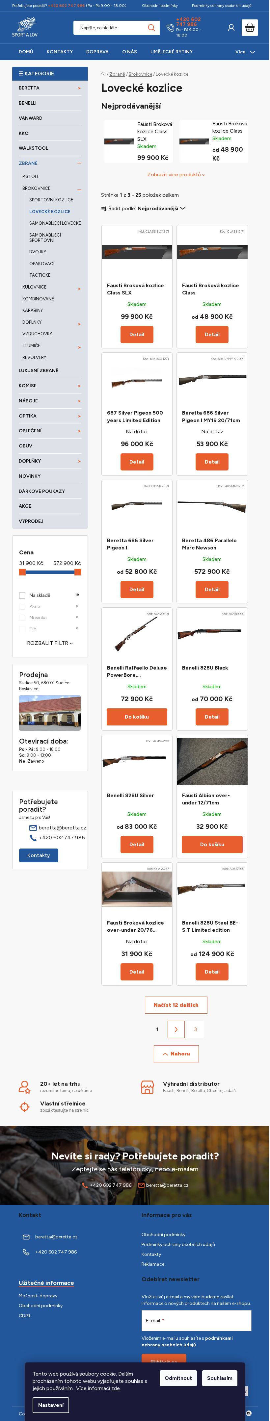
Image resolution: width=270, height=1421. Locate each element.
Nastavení (51, 1405)
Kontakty (38, 855)
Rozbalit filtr (47, 643)
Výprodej (31, 521)
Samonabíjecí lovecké (55, 223)
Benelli (28, 103)
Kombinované (38, 298)
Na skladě (54, 595)
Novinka (54, 618)
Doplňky (31, 322)
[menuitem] (26, 52)
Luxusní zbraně (38, 370)
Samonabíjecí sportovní (45, 238)
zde (115, 1388)
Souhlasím (219, 1378)
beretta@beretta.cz (62, 828)
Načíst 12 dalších (176, 1005)
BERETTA (29, 88)
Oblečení (30, 431)
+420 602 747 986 (188, 22)
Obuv (25, 446)
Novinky (29, 476)
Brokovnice (36, 188)
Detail (136, 334)
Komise (28, 386)
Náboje (28, 401)
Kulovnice (34, 287)
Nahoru (180, 1054)
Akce (25, 506)
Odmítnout (178, 1378)
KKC (23, 133)
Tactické (39, 275)
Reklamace (153, 1264)
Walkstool (33, 148)
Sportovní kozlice (51, 199)
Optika (28, 416)
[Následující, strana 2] (176, 1029)
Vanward (30, 118)
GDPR (24, 1316)
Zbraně (28, 163)
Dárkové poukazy (42, 491)
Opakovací (41, 263)
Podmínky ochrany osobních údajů (222, 5)
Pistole (30, 176)
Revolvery (34, 357)
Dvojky (37, 251)
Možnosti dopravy (38, 1296)
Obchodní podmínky (160, 5)
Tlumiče (31, 345)
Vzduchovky (37, 333)
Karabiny (32, 310)
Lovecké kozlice (49, 211)
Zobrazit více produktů (174, 174)
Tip (54, 629)
